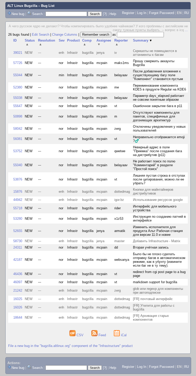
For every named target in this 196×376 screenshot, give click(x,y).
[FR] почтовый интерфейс (153, 299)
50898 (17, 116)
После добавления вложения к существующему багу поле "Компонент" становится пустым (158, 75)
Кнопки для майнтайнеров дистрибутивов (153, 191)
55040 (17, 165)
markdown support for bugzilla (155, 282)
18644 (17, 317)
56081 (17, 139)
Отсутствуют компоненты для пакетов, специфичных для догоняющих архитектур (156, 116)
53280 (17, 219)
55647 (17, 106)
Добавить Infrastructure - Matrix (156, 241)
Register (128, 13)
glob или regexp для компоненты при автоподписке (158, 290)
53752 (17, 151)
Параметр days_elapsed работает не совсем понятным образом (158, 97)
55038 (17, 98)
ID (15, 40)
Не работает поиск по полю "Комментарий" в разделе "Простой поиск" (154, 165)
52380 (17, 87)
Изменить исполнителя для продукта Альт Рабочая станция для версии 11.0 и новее (158, 231)
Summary (142, 40)
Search (37, 14)
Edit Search (40, 34)
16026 (17, 307)
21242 (17, 290)
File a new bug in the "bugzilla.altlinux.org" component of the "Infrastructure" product (70, 346)
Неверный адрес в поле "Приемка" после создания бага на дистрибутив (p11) (157, 151)
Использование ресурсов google (158, 200)
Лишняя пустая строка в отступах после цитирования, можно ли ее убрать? (159, 179)
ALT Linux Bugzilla (22, 6)
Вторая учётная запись (151, 247)
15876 (17, 191)
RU (186, 13)
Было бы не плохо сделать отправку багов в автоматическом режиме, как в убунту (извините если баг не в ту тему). (159, 259)
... (186, 30)
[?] (105, 14)
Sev (62, 40)
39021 (17, 53)
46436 (17, 274)
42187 (17, 260)
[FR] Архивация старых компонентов (151, 317)
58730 (17, 241)
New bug (17, 14)
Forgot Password (161, 13)
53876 (17, 179)
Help (112, 14)
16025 (17, 299)
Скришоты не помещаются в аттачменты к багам (155, 53)
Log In (141, 13)
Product (73, 40)
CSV (80, 335)
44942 (17, 200)
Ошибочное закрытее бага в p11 (157, 106)
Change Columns (64, 34)
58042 (17, 129)
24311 (17, 247)
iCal (123, 335)
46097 (17, 282)
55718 (17, 208)
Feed (102, 335)
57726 (17, 63)
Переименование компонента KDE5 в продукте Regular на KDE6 (159, 87)
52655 (17, 231)
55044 (17, 75)
